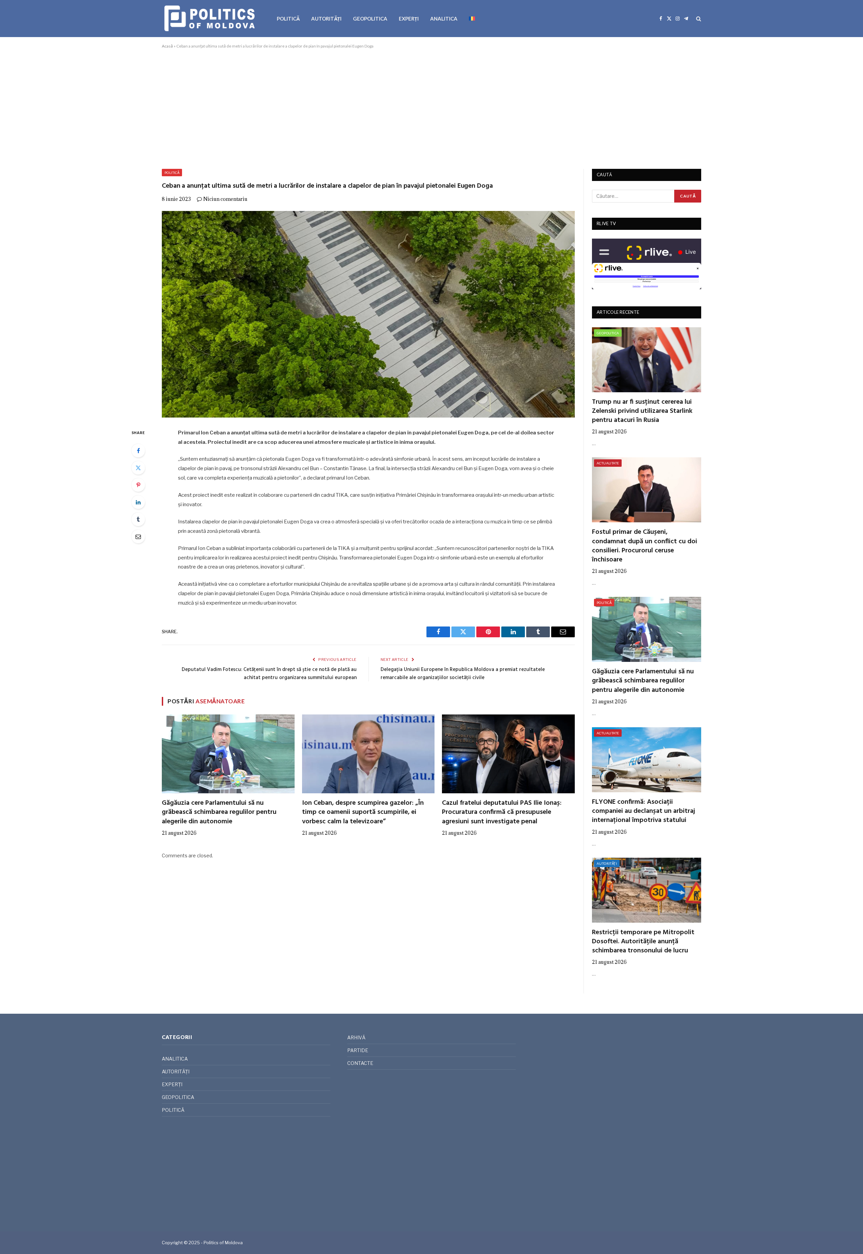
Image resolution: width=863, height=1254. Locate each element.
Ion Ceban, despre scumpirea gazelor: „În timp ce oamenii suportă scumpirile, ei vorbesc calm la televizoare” (363, 812)
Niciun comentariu (225, 199)
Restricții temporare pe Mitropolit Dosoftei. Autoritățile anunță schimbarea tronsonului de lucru (643, 942)
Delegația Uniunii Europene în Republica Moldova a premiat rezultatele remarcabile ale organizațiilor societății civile (463, 674)
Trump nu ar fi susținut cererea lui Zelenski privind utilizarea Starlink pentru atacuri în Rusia (642, 411)
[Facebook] (138, 450)
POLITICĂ (288, 19)
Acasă (167, 46)
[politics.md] (210, 18)
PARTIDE (357, 1050)
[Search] (698, 18)
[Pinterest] (138, 485)
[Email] (138, 536)
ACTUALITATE (608, 463)
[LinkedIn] (138, 502)
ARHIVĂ (356, 1037)
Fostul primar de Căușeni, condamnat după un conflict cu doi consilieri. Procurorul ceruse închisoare (644, 546)
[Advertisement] (431, 107)
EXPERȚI (409, 19)
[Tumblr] (138, 519)
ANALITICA (443, 19)
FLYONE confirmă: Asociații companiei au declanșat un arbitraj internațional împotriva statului (643, 811)
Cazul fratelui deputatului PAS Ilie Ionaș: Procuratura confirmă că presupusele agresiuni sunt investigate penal (502, 812)
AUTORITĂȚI (326, 19)
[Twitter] (138, 468)
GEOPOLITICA (370, 19)
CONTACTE (360, 1063)
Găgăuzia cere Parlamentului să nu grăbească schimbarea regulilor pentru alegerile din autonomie (219, 812)
